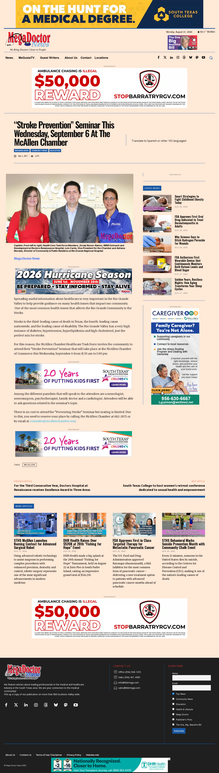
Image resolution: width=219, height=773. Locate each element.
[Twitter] (165, 57)
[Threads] (184, 57)
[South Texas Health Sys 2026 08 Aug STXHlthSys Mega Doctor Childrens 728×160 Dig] (73, 376)
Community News (39, 150)
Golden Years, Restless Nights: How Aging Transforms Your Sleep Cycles (188, 284)
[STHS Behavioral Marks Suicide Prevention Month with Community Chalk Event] (183, 525)
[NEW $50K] (109, 88)
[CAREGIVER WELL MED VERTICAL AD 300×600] (175, 356)
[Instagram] (178, 57)
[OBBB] (182, 42)
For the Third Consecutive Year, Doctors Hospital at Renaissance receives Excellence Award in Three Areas (52, 487)
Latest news (152, 188)
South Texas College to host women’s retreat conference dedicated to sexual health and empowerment (164, 487)
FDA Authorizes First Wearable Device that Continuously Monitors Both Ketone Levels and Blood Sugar (189, 263)
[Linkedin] (171, 57)
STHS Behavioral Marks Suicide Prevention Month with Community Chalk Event (183, 544)
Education (55, 150)
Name (175, 673)
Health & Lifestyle (184, 709)
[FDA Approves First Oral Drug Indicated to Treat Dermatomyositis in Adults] (157, 223)
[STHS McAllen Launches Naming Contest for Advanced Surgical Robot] (35, 525)
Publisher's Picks (183, 719)
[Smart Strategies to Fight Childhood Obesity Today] (157, 203)
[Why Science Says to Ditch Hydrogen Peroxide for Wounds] (157, 244)
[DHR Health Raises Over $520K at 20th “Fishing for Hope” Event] (84, 525)
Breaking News (22, 150)
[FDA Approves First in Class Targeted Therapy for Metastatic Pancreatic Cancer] (134, 525)
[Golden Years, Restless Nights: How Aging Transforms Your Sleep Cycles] (157, 286)
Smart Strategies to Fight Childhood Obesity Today (189, 199)
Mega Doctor (182, 714)
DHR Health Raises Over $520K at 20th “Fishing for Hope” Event (82, 544)
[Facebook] (158, 57)
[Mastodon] (197, 57)
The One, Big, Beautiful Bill (188, 725)
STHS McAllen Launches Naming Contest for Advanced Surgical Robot (35, 544)
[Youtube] (203, 57)
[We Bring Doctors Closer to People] (28, 672)
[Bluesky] (190, 57)
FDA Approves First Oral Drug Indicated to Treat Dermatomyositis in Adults (189, 221)
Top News (180, 694)
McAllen (29, 464)
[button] (211, 57)
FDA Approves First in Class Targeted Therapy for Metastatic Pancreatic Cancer (133, 544)
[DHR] (109, 771)
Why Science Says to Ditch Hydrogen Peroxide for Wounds (190, 240)
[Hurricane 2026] (73, 281)
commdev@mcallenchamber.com (53, 421)
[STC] (109, 14)
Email (174, 683)
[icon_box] (127, 672)
